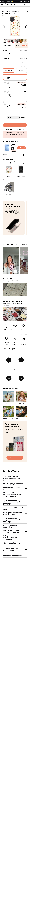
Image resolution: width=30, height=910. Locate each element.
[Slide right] (26, 26)
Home (3, 11)
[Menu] (2, 4)
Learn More (24, 50)
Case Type (6, 58)
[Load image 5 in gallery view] (21, 41)
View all (24, 244)
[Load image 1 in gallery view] (5, 41)
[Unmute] (15, 271)
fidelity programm (15, 136)
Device (5, 50)
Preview (23, 117)
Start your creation (15, 457)
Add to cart (21, 148)
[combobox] (15, 54)
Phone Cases (22, 8)
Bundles (4, 8)
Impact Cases (10, 11)
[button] (22, 4)
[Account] (25, 4)
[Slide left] (3, 26)
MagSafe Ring (7, 66)
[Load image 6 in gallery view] (25, 41)
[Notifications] (5, 4)
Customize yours (12, 8)
